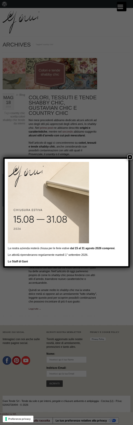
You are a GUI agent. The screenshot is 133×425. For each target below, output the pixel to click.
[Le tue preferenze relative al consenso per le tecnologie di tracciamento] (18, 419)
